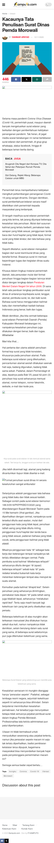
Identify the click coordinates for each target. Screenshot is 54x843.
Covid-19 (34, 771)
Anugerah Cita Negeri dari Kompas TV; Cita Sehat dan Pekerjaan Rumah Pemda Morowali (25, 166)
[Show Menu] (3, 4)
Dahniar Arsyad (20, 37)
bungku (12, 771)
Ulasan (12, 13)
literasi (45, 771)
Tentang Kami (28, 825)
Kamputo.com (14, 833)
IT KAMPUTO (33, 833)
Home (4, 13)
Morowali (8, 775)
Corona (23, 771)
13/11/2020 (39, 37)
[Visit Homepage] (25, 4)
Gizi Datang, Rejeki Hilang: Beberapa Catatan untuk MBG (22, 177)
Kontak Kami (27, 828)
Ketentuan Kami (9, 828)
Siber (15, 825)
